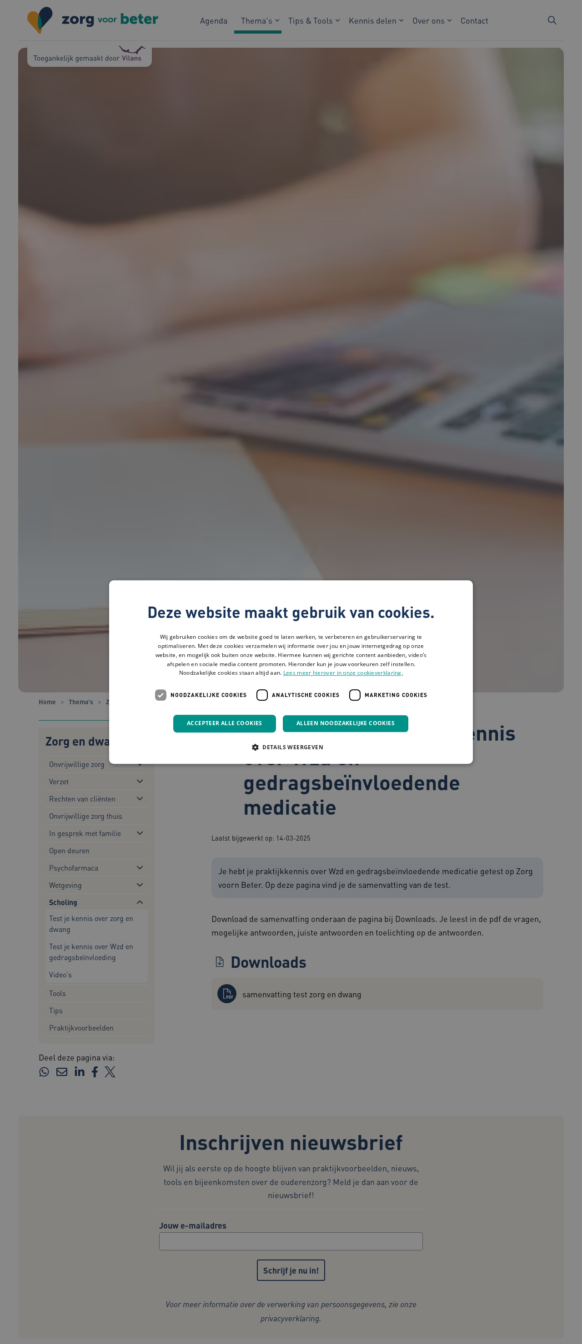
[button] (291, 747)
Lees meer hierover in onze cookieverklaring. (343, 673)
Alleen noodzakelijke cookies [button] (345, 723)
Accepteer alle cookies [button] (224, 723)
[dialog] (291, 672)
